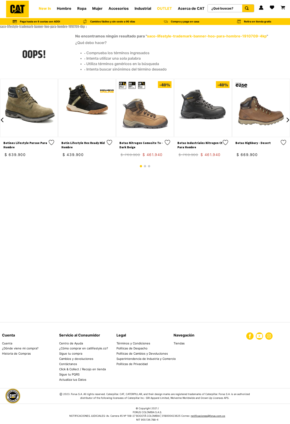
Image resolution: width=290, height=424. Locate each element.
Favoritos (272, 11)
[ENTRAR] (261, 8)
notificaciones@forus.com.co (208, 415)
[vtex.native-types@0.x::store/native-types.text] (3, 414)
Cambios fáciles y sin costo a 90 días (112, 21)
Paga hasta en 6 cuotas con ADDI (40, 21)
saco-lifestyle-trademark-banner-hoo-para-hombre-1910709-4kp (42, 27)
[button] (2, 120)
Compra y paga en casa (185, 21)
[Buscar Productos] (247, 8)
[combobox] (231, 8)
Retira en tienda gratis (257, 21)
